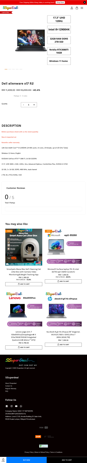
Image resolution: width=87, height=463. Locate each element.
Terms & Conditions (56, 452)
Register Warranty (10, 388)
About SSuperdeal (10, 383)
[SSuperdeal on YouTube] (16, 407)
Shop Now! (60, 2)
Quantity (4, 104)
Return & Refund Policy (42, 452)
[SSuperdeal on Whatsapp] (21, 407)
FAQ (6, 391)
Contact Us (8, 386)
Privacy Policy (29, 452)
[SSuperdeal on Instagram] (11, 407)
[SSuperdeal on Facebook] (6, 407)
